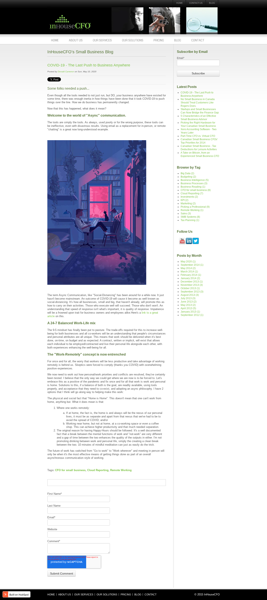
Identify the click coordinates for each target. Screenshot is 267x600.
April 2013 (188, 308)
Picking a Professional (195, 206)
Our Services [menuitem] (102, 40)
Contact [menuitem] (197, 40)
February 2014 (191, 274)
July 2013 (188, 298)
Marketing (188, 203)
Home (179, 3)
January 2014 (190, 278)
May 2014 (188, 268)
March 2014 (189, 271)
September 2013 (192, 291)
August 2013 (190, 295)
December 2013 (192, 281)
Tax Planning (190, 220)
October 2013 (190, 288)
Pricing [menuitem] (159, 40)
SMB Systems (190, 216)
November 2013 (192, 284)
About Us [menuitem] (76, 40)
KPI (184, 200)
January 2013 (190, 311)
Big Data (187, 173)
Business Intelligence (195, 180)
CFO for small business (70, 470)
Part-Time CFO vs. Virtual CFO (198, 136)
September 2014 (192, 264)
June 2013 (188, 301)
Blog (212, 3)
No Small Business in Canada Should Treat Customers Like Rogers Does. (198, 102)
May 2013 (188, 305)
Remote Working (121, 470)
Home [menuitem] (55, 40)
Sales (186, 213)
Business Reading (193, 186)
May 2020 (188, 261)
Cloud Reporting (97, 470)
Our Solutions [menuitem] (132, 40)
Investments (189, 196)
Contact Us (196, 3)
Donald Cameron (66, 71)
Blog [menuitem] (177, 40)
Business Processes (194, 183)
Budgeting (188, 176)
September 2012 (192, 315)
